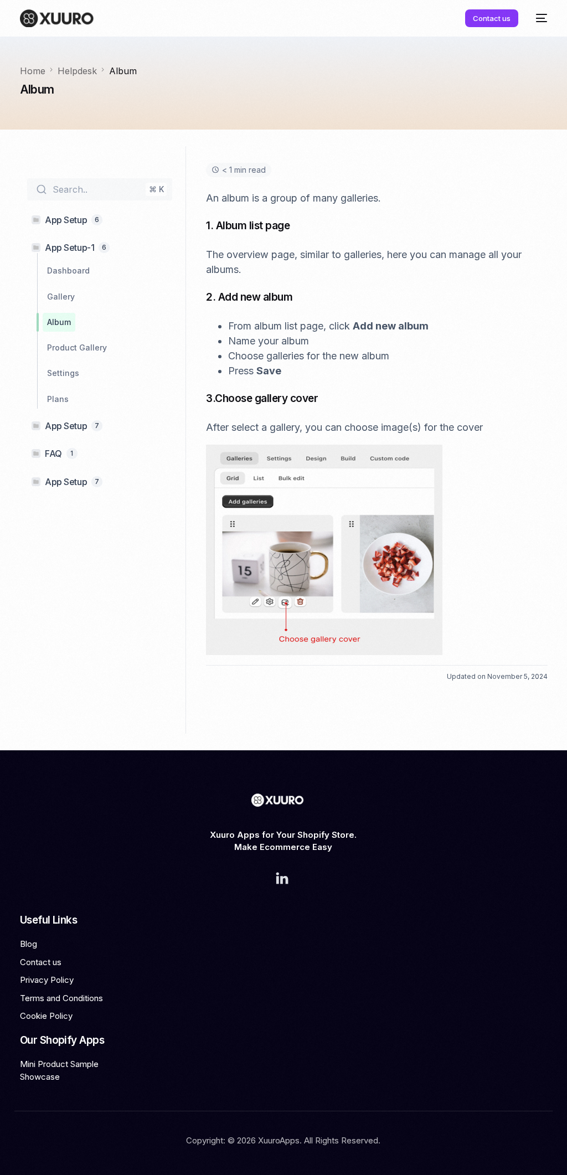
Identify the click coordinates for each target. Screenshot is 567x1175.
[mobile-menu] (538, 18)
